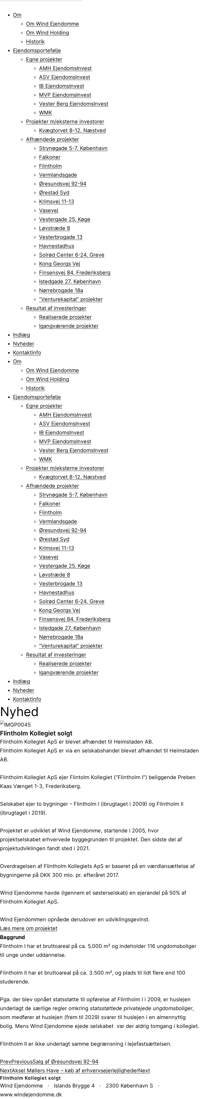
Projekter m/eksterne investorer (65, 121)
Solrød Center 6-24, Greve (71, 255)
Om (17, 15)
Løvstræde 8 (54, 228)
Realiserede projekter (65, 317)
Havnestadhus (56, 246)
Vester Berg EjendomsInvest (73, 104)
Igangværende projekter (68, 326)
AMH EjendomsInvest (65, 68)
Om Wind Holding (47, 33)
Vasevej (48, 210)
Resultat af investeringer (56, 308)
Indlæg (21, 335)
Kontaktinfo (27, 352)
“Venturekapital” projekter (71, 299)
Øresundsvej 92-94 (62, 184)
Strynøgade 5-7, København (73, 148)
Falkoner (49, 157)
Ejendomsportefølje (37, 50)
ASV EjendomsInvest (64, 77)
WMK (45, 113)
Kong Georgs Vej (59, 264)
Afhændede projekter (52, 139)
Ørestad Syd (54, 192)
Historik (35, 41)
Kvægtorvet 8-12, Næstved (72, 130)
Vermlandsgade (58, 175)
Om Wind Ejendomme (52, 24)
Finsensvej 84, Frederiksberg (74, 272)
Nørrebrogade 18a (61, 290)
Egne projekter (44, 59)
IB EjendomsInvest (61, 86)
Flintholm (50, 166)
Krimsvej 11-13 (56, 201)
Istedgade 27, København (70, 281)
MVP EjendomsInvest (65, 95)
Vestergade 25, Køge (64, 219)
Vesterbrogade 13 (61, 237)
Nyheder (23, 344)
